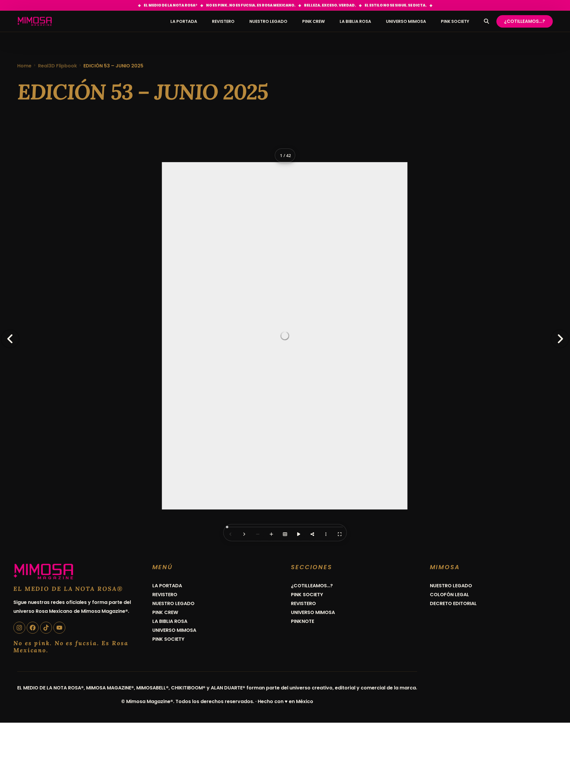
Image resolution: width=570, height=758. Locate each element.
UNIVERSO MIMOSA (174, 630)
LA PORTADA (167, 585)
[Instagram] (19, 628)
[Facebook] (33, 628)
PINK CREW (165, 612)
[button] (560, 339)
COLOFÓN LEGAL (449, 594)
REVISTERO (164, 594)
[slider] (227, 527)
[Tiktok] (46, 628)
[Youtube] (59, 628)
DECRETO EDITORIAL (453, 603)
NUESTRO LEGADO (173, 603)
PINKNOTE (302, 621)
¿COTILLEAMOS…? (312, 585)
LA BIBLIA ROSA (169, 621)
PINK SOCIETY (168, 639)
